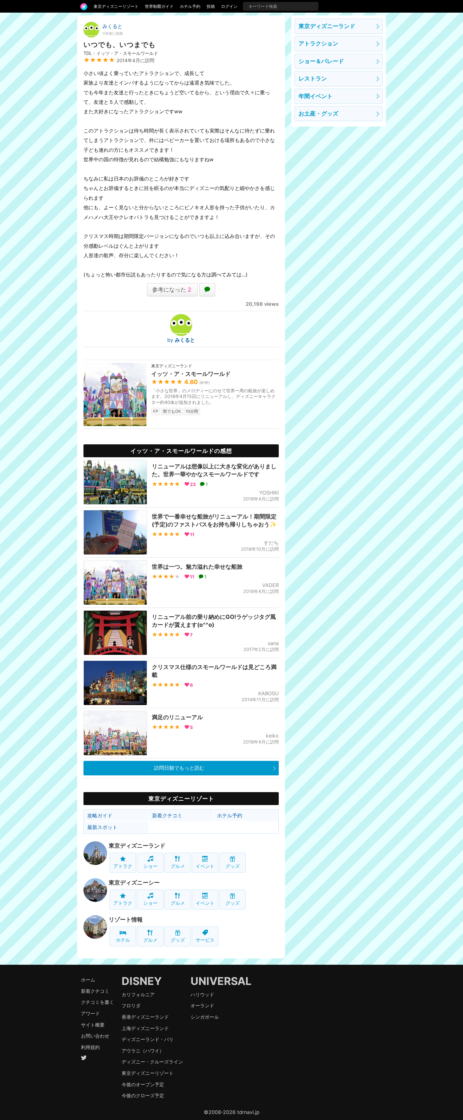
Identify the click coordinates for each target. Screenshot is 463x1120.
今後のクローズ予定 (143, 1096)
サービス (205, 940)
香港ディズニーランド (145, 1017)
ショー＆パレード (321, 61)
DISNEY (142, 981)
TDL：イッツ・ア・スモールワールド (120, 53)
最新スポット (102, 827)
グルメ (178, 866)
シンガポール (205, 1017)
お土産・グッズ (318, 113)
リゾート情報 (126, 919)
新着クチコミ (167, 815)
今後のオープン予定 (143, 1084)
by (181, 340)
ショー (150, 866)
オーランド (202, 1006)
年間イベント (316, 96)
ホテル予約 (190, 6)
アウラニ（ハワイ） (143, 1051)
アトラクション (318, 43)
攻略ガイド (99, 815)
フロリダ (131, 1006)
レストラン (313, 78)
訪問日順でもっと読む (179, 768)
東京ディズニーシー (134, 882)
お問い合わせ (95, 1036)
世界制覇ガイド (159, 6)
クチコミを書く (97, 1002)
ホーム (88, 980)
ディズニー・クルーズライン (152, 1062)
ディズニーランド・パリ (148, 1039)
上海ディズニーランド (145, 1028)
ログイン (229, 6)
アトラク (122, 866)
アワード (90, 1013)
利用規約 (90, 1047)
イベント (205, 866)
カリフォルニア (138, 995)
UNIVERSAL (221, 981)
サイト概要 (93, 1025)
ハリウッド (202, 995)
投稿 (211, 6)
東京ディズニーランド (137, 845)
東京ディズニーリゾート (116, 6)
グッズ (233, 866)
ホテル (123, 940)
